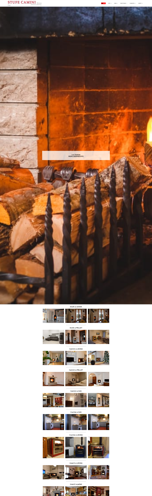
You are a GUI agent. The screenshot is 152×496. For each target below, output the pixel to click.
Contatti (139, 3)
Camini (115, 3)
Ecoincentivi (132, 3)
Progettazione (123, 3)
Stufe (109, 3)
